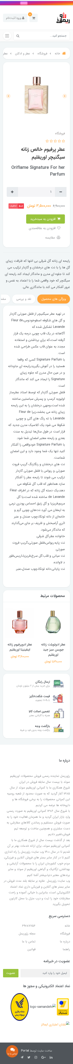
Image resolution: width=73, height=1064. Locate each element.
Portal (25, 1050)
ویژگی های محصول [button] (53, 299)
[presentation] (64, 96)
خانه (67, 925)
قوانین (31, 949)
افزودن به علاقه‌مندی (43, 228)
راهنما (66, 949)
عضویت (10, 973)
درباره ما (65, 941)
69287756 (28, 925)
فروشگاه (65, 933)
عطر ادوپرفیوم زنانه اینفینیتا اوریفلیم (20, 647)
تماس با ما (28, 941)
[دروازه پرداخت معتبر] (63, 1006)
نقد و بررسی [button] (23, 299)
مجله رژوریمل (27, 933)
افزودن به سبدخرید (43, 219)
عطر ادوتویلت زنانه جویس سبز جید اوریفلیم (53, 649)
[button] (33, 18)
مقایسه (50, 237)
